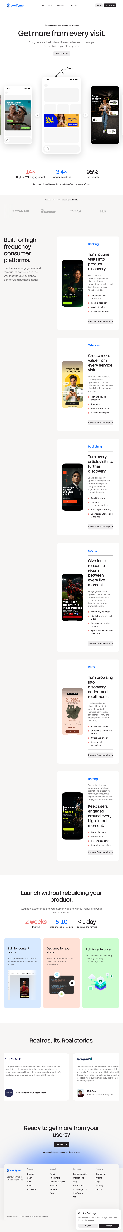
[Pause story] (72, 81)
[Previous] (37, 115)
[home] (15, 5)
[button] (47, 5)
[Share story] (77, 81)
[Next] (85, 115)
